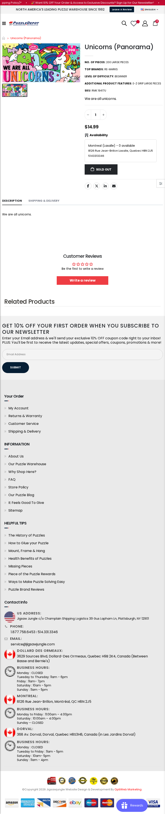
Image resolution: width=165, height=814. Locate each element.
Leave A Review (122, 9)
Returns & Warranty (25, 415)
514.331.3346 (48, 632)
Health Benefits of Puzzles (30, 558)
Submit (15, 367)
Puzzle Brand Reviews (26, 589)
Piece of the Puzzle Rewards (31, 574)
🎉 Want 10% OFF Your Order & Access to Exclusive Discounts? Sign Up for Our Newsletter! (85, 3)
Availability (99, 135)
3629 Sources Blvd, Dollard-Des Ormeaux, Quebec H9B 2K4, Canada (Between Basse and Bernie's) (82, 658)
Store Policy (18, 487)
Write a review (83, 280)
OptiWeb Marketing (128, 789)
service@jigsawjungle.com (33, 644)
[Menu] (4, 23)
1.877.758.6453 (23, 632)
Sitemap (15, 510)
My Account (18, 408)
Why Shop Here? (22, 471)
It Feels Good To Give (26, 502)
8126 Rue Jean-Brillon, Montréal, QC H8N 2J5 (54, 701)
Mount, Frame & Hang (26, 550)
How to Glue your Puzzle (28, 543)
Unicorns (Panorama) (119, 47)
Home (3, 38)
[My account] (145, 23)
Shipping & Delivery (24, 431)
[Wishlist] (134, 23)
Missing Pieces (20, 566)
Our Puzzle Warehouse (27, 464)
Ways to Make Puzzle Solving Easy (36, 581)
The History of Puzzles (26, 535)
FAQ (11, 479)
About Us (16, 456)
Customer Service (23, 423)
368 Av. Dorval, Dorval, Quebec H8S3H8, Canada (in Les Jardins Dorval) (76, 734)
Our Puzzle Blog (21, 494)
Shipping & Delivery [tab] (44, 201)
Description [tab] (12, 201)
